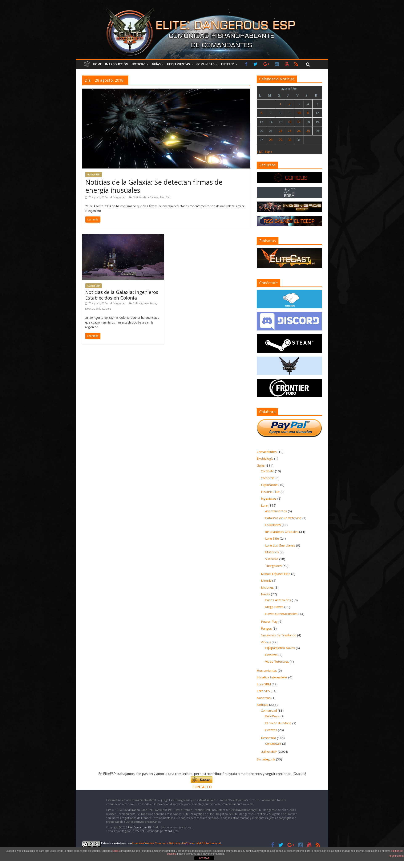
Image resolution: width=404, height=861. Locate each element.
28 (270, 140)
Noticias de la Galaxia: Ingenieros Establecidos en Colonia (121, 295)
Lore (264, 505)
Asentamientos (276, 511)
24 (298, 131)
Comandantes (267, 452)
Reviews (271, 655)
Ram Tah (165, 197)
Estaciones (273, 525)
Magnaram (119, 197)
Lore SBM (264, 684)
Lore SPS (263, 691)
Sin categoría (266, 759)
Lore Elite (272, 538)
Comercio (268, 478)
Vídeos (266, 642)
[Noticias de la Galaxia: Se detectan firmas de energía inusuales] (166, 91)
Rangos (266, 628)
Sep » (268, 152)
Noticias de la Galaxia (145, 197)
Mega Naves (274, 607)
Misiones (267, 587)
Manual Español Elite (275, 574)
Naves (265, 594)
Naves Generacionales (281, 614)
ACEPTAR (204, 858)
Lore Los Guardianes (280, 545)
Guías (156, 64)
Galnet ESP (93, 174)
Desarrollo (268, 738)
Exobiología (265, 458)
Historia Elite (270, 492)
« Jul (259, 152)
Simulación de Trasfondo (278, 635)
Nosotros (264, 698)
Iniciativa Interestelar (272, 677)
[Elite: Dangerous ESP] (202, 7)
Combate (267, 471)
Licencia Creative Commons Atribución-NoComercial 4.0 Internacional (176, 843)
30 (289, 140)
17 (298, 122)
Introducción (116, 64)
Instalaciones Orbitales (281, 531)
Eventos (271, 730)
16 (289, 122)
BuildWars (272, 716)
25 (308, 131)
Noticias (138, 64)
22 (280, 131)
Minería (266, 580)
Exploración (269, 485)
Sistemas (271, 559)
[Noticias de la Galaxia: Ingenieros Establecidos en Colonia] (123, 236)
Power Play (269, 621)
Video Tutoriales (277, 661)
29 (280, 140)
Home (97, 64)
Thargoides (273, 566)
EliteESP (227, 64)
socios (116, 850)
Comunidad (205, 64)
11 (308, 113)
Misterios (272, 552)
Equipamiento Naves (280, 648)
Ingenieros (150, 303)
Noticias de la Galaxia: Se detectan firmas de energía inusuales (153, 186)
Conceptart (273, 743)
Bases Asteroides (278, 600)
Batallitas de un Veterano (283, 518)
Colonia (137, 303)
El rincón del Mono (278, 723)
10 (298, 113)
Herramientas (178, 64)
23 (289, 131)
